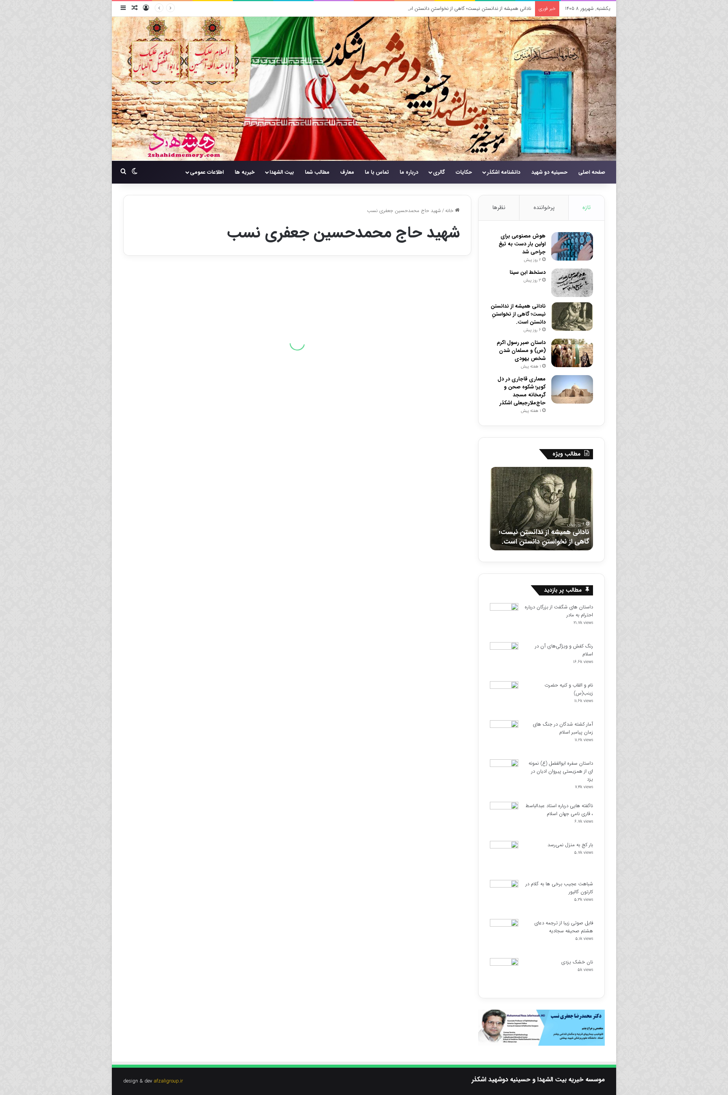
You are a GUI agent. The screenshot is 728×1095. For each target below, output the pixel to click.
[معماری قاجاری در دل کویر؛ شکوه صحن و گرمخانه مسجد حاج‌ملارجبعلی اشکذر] (572, 389)
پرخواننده (544, 207)
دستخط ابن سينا (528, 272)
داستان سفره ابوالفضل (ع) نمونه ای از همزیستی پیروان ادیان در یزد (561, 771)
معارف (347, 172)
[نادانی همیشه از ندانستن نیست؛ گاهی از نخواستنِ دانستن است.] (572, 316)
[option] (541, 508)
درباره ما (409, 172)
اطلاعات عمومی (207, 172)
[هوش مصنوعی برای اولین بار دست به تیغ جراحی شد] (572, 246)
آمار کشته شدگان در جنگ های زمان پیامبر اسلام (563, 728)
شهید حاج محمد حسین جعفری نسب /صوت (209, 546)
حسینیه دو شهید (549, 172)
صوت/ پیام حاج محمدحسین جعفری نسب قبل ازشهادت (391, 362)
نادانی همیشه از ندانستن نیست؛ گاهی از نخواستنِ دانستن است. (466, 9)
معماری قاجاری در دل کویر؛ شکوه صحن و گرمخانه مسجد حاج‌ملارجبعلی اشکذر (521, 391)
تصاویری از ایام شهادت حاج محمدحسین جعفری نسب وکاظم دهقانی (218, 413)
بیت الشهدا (282, 172)
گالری (439, 172)
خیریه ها (245, 172)
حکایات (464, 172)
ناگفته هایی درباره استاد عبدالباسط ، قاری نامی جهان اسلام (559, 810)
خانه (450, 211)
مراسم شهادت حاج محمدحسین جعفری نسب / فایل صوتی (401, 603)
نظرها (498, 207)
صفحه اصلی (591, 172)
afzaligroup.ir (168, 1081)
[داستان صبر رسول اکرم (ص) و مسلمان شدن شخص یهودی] (572, 353)
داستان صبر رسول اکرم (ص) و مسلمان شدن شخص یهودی (521, 350)
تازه (586, 207)
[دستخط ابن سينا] (572, 283)
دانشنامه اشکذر (503, 172)
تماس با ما (377, 172)
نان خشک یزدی (577, 962)
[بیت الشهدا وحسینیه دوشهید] (364, 89)
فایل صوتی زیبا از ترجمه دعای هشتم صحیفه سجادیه (563, 927)
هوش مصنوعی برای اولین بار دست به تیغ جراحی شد (522, 244)
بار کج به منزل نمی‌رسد (570, 845)
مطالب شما (317, 172)
